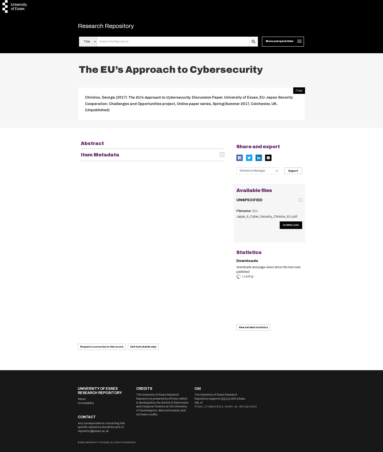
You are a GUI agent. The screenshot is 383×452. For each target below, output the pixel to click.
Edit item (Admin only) (143, 346)
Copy (298, 89)
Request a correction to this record (101, 346)
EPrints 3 (174, 398)
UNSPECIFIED (249, 200)
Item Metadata (100, 154)
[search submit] (253, 42)
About (82, 399)
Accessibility (86, 403)
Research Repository (106, 26)
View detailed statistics (253, 327)
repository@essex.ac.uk (93, 431)
